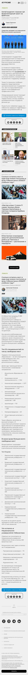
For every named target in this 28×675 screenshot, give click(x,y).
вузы (3, 293)
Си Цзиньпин (14, 27)
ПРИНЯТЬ (14, 671)
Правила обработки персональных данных (13, 638)
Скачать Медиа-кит (9, 644)
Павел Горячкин (11, 22)
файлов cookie (13, 667)
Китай (8, 27)
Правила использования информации (14, 630)
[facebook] (4, 621)
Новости (5, 8)
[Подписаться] (25, 614)
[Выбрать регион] (19, 3)
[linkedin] (19, 621)
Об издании (7, 627)
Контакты (6, 641)
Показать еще (14, 267)
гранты (4, 27)
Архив (5, 634)
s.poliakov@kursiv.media (11, 290)
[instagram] (9, 621)
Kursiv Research (8, 647)
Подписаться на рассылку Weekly (12, 612)
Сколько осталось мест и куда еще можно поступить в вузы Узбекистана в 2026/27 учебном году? (14, 179)
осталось (15, 316)
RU (22, 3)
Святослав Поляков (12, 288)
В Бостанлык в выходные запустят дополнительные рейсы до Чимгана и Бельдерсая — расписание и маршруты (14, 239)
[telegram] (14, 621)
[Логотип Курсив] (6, 2)
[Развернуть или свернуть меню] (25, 3)
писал (20, 106)
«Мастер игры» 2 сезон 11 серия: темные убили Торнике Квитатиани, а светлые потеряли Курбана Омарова (13, 209)
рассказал (5, 64)
